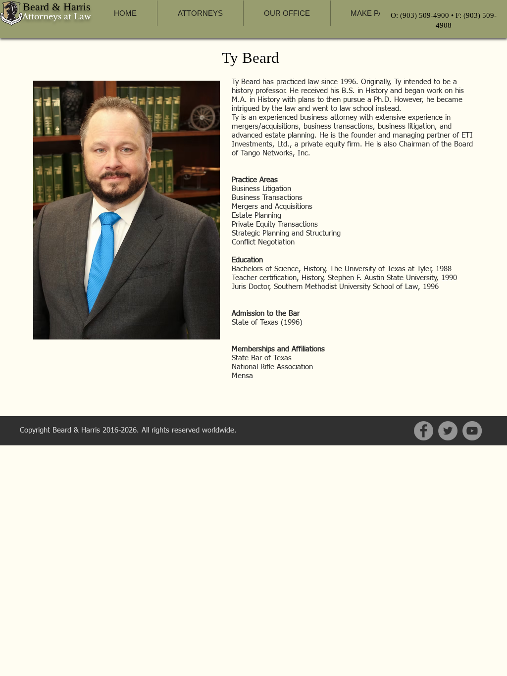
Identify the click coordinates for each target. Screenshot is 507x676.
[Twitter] (447, 430)
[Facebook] (423, 430)
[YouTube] (472, 430)
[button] (200, 13)
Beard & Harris (57, 6)
